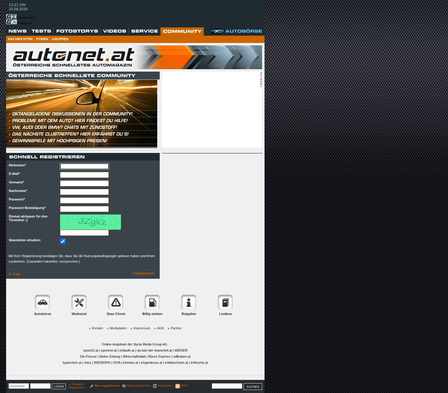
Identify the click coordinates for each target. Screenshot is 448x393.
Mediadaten (118, 328)
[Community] (182, 31)
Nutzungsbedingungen (100, 256)
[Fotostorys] (77, 31)
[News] (17, 31)
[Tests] (41, 31)
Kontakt (97, 328)
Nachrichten (20, 39)
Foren (42, 39)
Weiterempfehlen (139, 385)
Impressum (141, 328)
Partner (176, 328)
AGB (160, 328)
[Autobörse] (237, 31)
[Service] (145, 31)
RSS (184, 385)
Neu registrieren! (106, 385)
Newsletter (165, 385)
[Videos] (115, 31)
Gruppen (60, 39)
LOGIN (59, 386)
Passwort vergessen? (77, 385)
